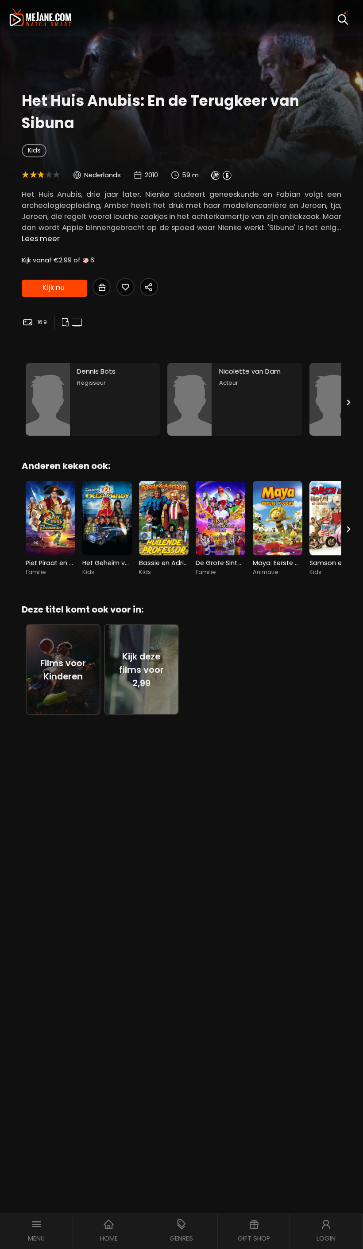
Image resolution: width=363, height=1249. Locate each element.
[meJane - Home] (40, 18)
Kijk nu (53, 287)
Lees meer (41, 239)
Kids (34, 150)
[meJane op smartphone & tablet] (66, 323)
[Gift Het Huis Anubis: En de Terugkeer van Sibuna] (102, 287)
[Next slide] (349, 402)
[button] (36, 1231)
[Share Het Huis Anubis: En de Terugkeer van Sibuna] (149, 287)
